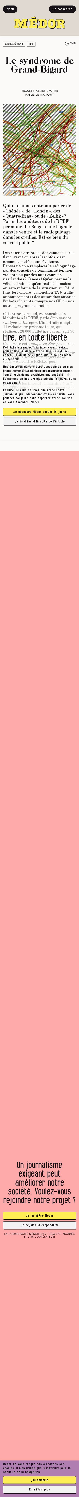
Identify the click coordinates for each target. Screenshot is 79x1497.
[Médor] (39, 17)
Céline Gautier (47, 91)
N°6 (31, 44)
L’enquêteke (14, 44)
